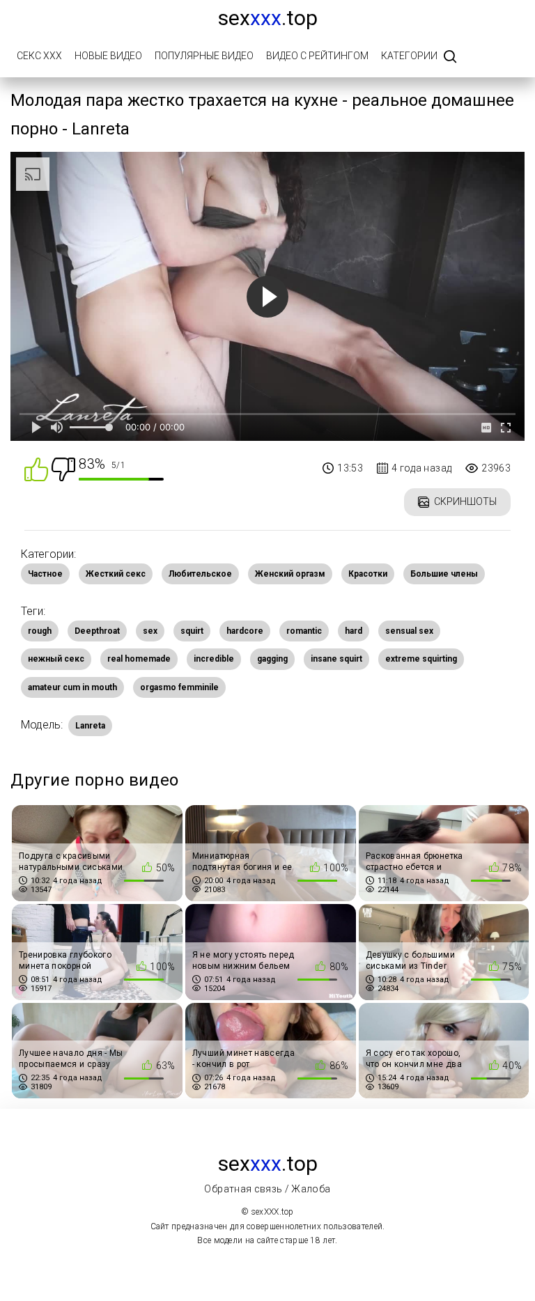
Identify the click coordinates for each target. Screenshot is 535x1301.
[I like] (36, 468)
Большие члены (444, 574)
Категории (409, 55)
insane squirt (336, 659)
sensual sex (409, 631)
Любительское (200, 574)
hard (353, 631)
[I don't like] (63, 468)
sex (150, 631)
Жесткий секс (116, 574)
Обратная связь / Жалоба (267, 1188)
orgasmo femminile (179, 687)
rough (40, 631)
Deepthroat (97, 631)
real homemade (139, 659)
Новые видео (108, 55)
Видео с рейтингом (317, 55)
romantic (304, 631)
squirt (191, 631)
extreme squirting (421, 659)
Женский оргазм (290, 574)
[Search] (450, 57)
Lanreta (90, 726)
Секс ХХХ (39, 55)
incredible (214, 659)
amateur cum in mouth (72, 687)
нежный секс (56, 659)
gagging (272, 659)
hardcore (244, 631)
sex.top (268, 18)
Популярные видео (204, 55)
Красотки (367, 574)
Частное (45, 574)
